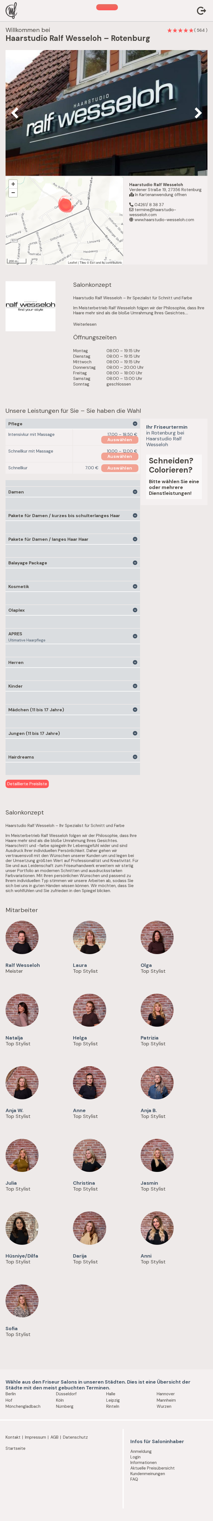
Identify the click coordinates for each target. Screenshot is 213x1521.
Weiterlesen (85, 324)
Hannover (166, 1394)
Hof (9, 1400)
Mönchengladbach (23, 1406)
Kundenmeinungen (147, 1473)
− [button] (13, 192)
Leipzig (113, 1400)
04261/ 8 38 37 (148, 205)
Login (135, 1457)
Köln (60, 1400)
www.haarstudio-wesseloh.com (163, 220)
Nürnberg (64, 1406)
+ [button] (13, 184)
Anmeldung (141, 1451)
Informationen (143, 1462)
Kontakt (13, 1437)
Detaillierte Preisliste (27, 784)
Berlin (11, 1394)
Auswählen (119, 440)
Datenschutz (75, 1437)
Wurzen (164, 1406)
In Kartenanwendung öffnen (160, 194)
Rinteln (112, 1406)
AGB (54, 1437)
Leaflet (72, 262)
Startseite (16, 1448)
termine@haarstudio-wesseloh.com (152, 212)
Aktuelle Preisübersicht (152, 1468)
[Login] (202, 11)
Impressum (35, 1437)
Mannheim (166, 1400)
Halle (110, 1394)
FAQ (134, 1479)
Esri (92, 262)
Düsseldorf (66, 1394)
